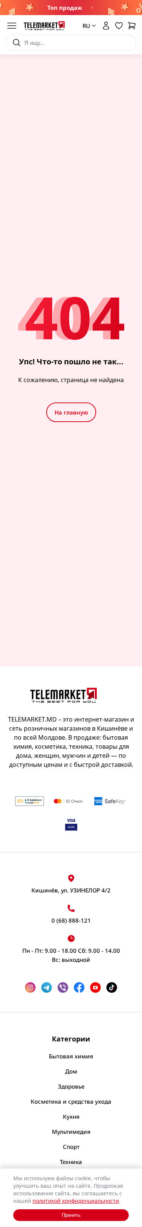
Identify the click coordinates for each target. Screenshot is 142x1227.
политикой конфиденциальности (76, 1200)
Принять (71, 1215)
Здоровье (71, 1086)
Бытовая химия (71, 1056)
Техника (71, 1162)
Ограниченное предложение (91, 7)
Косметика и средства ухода (71, 1101)
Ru (83, 58)
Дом (71, 1071)
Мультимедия (71, 1131)
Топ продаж (64, 7)
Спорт (71, 1146)
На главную (71, 412)
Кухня (71, 1116)
